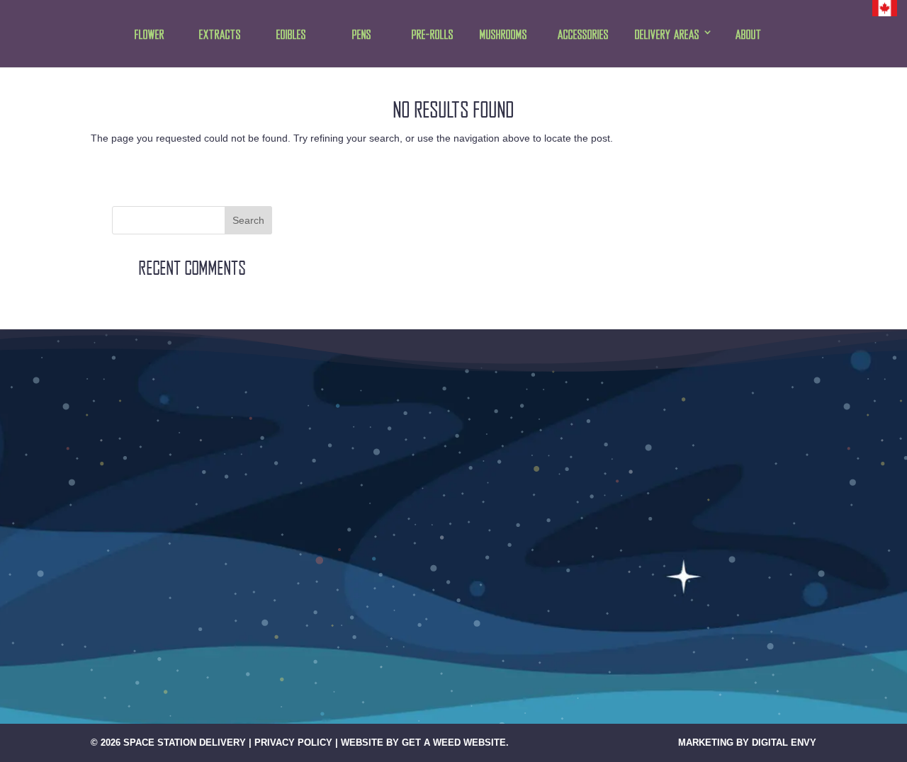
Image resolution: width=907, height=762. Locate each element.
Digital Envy (784, 742)
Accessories (583, 35)
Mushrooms (503, 35)
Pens (361, 35)
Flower (149, 35)
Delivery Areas (667, 35)
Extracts (220, 35)
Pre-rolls (433, 35)
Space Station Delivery (184, 742)
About (749, 35)
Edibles (291, 35)
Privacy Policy (293, 742)
